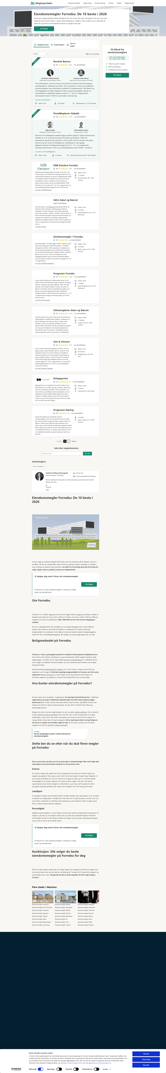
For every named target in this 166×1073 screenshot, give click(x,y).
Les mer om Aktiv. (40, 226)
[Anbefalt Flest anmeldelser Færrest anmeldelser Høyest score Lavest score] (40, 54)
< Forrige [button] (59, 441)
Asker (59, 209)
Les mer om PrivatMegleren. (45, 152)
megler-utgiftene (81, 712)
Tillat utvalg (146, 1059)
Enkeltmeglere (59, 45)
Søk (88, 453)
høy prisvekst (48, 675)
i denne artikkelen (60, 725)
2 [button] (68, 441)
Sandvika (52, 83)
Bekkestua (52, 207)
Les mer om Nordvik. (42, 100)
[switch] (59, 1069)
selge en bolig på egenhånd (48, 715)
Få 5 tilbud (44, 29)
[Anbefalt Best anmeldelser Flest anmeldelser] (39, 466)
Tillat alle (146, 1054)
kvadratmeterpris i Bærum (53, 669)
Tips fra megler (73, 45)
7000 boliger (36, 660)
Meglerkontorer (43, 45)
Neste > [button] (74, 441)
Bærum (51, 614)
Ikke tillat (146, 1065)
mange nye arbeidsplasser (73, 660)
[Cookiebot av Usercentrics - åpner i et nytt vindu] (16, 1069)
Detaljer (105, 1069)
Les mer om (44, 368)
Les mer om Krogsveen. (42, 300)
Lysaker (79, 614)
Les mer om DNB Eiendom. (43, 190)
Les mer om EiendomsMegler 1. (45, 263)
